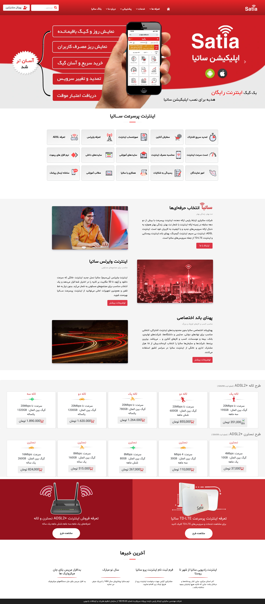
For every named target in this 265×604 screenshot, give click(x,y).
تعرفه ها (156, 9)
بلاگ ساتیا (96, 9)
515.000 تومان (80, 469)
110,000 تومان (181, 469)
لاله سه (31, 394)
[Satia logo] (251, 7)
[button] (20, 62)
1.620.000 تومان (80, 421)
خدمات (141, 9)
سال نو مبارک (110, 570)
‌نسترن (233, 442)
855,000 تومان (181, 422)
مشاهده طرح (198, 533)
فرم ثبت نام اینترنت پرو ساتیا (154, 570)
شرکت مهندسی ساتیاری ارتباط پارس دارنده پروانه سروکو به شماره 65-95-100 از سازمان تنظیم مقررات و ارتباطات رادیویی (132, 601)
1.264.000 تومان (130, 420)
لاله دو (183, 394)
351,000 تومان (232, 422)
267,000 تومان (131, 469)
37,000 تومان (232, 469)
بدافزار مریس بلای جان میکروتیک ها (67, 572)
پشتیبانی (127, 9)
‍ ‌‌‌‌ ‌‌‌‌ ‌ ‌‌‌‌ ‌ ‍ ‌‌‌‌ (165, 9)
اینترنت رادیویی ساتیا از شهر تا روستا (198, 572)
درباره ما (112, 9)
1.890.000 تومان (29, 421)
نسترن (183, 442)
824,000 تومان (29, 469)
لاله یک (233, 394)
